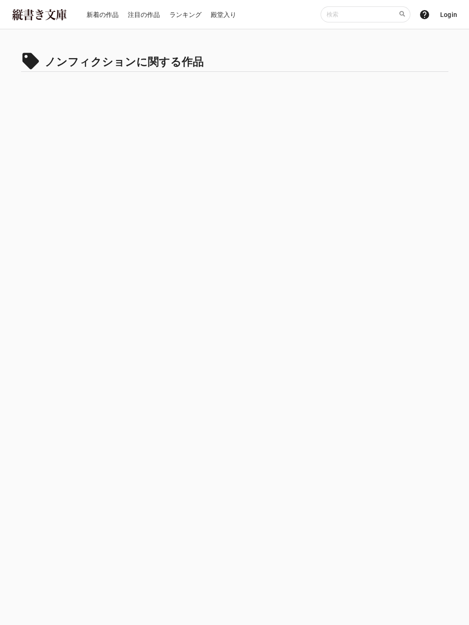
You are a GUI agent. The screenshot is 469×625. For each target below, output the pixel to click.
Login (448, 14)
